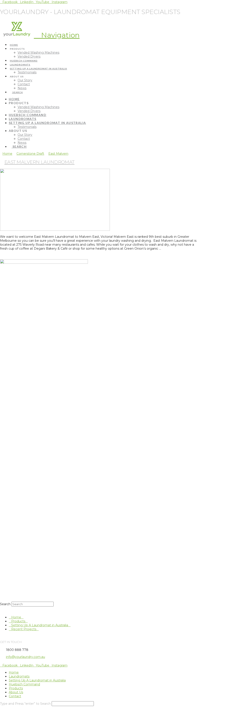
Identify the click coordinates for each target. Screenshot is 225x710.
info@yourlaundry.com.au (25, 657)
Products (18, 621)
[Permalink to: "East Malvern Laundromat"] (55, 230)
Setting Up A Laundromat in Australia (39, 625)
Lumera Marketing (107, 662)
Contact (15, 696)
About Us (16, 692)
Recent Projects (23, 629)
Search (5, 604)
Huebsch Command (24, 684)
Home (16, 617)
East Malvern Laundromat (39, 162)
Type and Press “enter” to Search (25, 704)
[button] (57, 35)
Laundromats (19, 676)
